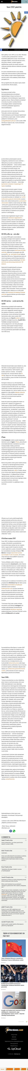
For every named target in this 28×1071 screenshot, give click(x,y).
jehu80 (3, 907)
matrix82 (3, 922)
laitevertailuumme (14, 663)
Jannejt (3, 840)
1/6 (26, 840)
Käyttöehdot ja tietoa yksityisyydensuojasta (14, 1041)
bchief (2, 850)
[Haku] (23, 1)
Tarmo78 (3, 877)
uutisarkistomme (9, 779)
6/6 (26, 922)
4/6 (26, 877)
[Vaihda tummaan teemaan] (26, 1)
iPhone (17, 442)
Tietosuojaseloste (14, 1043)
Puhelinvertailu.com (6, 588)
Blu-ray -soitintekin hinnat (13, 254)
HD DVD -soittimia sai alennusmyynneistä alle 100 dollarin (13, 262)
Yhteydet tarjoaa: (14, 1045)
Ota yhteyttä (14, 1039)
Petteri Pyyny (5, 49)
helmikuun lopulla (16, 609)
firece (2, 867)
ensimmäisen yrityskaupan (15, 584)
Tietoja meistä (14, 1034)
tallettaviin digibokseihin (15, 218)
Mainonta (14, 1036)
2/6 (26, 850)
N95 (16, 470)
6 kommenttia (24, 49)
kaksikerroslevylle (20, 392)
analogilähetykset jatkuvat (8, 120)
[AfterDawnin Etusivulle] (14, 1)
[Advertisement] (14, 140)
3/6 (26, 867)
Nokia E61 (4, 894)
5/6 (26, 907)
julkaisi (18, 318)
